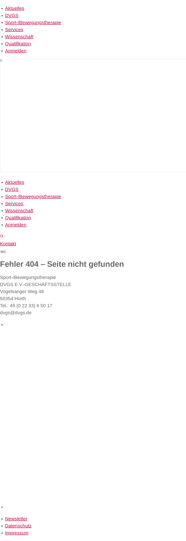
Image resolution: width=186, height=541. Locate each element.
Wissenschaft (19, 36)
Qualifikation (18, 43)
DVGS (11, 15)
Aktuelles (14, 8)
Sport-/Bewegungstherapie (33, 22)
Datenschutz (18, 525)
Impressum (16, 532)
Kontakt (8, 243)
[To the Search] (2, 236)
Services (14, 29)
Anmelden (15, 50)
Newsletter (16, 518)
